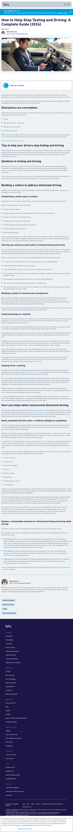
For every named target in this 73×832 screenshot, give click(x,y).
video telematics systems (37, 412)
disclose (25, 825)
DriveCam (44, 441)
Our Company (10, 675)
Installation (9, 746)
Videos (8, 710)
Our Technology (10, 679)
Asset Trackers (10, 647)
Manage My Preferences (25, 829)
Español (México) (11, 778)
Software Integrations (12, 651)
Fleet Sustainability (11, 694)
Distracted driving (8, 604)
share (38, 825)
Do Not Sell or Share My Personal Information (52, 804)
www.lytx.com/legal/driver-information (26, 811)
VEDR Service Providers (13, 662)
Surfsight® (9, 643)
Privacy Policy (56, 823)
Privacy (32, 804)
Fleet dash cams (9, 539)
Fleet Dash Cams (11, 655)
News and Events (11, 683)
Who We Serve (10, 686)
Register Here (62, 13)
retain (30, 825)
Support (8, 730)
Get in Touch (9, 758)
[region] (36, 824)
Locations (9, 690)
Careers (8, 671)
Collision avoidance (8, 600)
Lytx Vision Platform (12, 659)
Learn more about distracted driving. (12, 141)
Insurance (9, 795)
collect (18, 825)
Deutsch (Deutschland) (13, 775)
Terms (27, 804)
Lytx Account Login (12, 734)
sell (34, 825)
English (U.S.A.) (10, 767)
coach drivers (31, 372)
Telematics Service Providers (15, 791)
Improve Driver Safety (9, 613)
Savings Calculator (11, 722)
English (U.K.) (10, 771)
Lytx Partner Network (12, 787)
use (22, 825)
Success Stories (11, 703)
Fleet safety (8, 559)
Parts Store (9, 742)
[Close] (70, 819)
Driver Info (38, 804)
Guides (4, 609)
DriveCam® (9, 636)
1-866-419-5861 (11, 754)
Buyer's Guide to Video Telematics (16, 718)
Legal (23, 804)
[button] (36, 85)
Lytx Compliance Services (14, 738)
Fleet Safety (9, 640)
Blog (7, 707)
